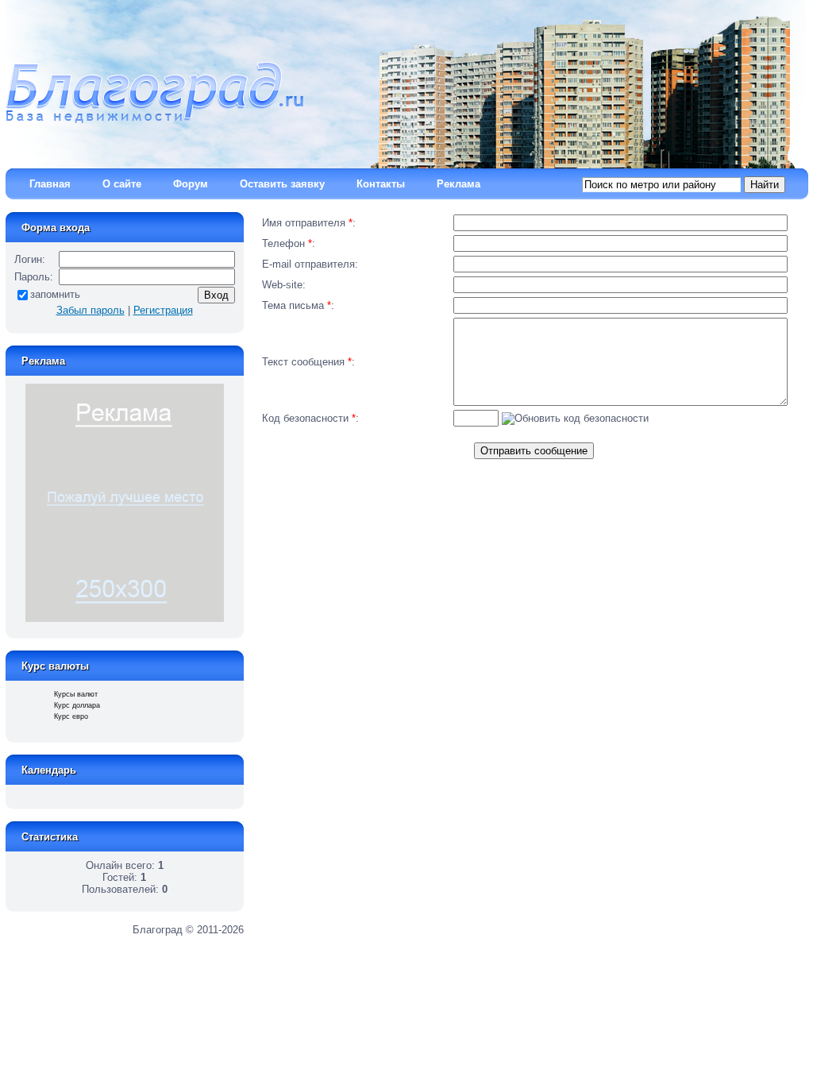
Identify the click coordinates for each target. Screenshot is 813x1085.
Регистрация (163, 310)
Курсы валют (76, 694)
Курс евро (71, 716)
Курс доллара (77, 705)
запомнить (55, 294)
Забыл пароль (90, 310)
